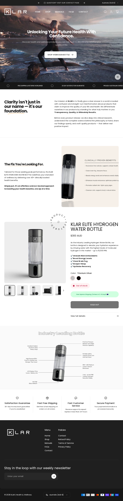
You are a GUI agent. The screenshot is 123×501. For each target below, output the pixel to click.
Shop (47, 439)
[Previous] (38, 3)
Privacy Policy (64, 447)
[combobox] (110, 3)
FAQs (47, 447)
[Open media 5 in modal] (35, 252)
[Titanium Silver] (73, 278)
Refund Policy (64, 439)
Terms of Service (66, 443)
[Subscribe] (53, 476)
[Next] (84, 3)
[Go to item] (9, 290)
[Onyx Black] (79, 278)
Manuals (48, 443)
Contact (48, 450)
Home (47, 436)
